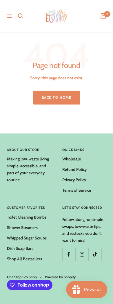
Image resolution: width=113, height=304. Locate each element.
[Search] (20, 16)
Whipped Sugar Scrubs (27, 238)
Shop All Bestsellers (24, 258)
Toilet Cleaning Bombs (26, 217)
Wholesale (71, 159)
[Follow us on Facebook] (68, 254)
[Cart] (103, 16)
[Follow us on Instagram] (81, 254)
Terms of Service (76, 190)
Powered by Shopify (60, 277)
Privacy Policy (74, 179)
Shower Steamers (22, 227)
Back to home (57, 97)
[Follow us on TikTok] (94, 254)
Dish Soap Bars (20, 248)
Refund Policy (74, 169)
